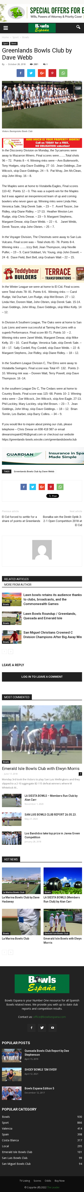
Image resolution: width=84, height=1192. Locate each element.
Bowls (13, 43)
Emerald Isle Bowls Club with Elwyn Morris (41, 768)
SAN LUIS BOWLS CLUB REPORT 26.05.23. (51, 814)
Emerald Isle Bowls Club (56, 933)
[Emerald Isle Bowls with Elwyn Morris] (63, 922)
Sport (5, 43)
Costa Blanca (10, 1140)
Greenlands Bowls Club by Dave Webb (34, 471)
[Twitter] (42, 1028)
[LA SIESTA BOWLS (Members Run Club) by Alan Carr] (63, 880)
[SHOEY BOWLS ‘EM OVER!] (11, 1074)
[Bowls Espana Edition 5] (11, 1093)
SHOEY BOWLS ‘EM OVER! (41, 1069)
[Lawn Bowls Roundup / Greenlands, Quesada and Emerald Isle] (11, 618)
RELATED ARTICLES (16, 579)
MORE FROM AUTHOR (17, 584)
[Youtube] (52, 1028)
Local (5, 1146)
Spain (5, 1134)
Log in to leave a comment (42, 676)
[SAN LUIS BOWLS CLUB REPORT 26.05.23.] (11, 819)
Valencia (7, 1128)
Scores (37, 1180)
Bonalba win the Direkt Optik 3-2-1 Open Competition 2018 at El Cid (62, 521)
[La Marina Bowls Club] (21, 922)
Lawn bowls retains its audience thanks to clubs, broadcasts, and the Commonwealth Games (52, 599)
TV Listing (25, 1180)
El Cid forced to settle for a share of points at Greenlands (21, 519)
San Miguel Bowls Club (16, 1164)
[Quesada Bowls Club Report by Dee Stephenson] (11, 1055)
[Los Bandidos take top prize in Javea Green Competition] (11, 838)
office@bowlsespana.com (49, 1017)
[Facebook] (31, 1028)
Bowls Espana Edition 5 (39, 1088)
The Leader (53, 1187)
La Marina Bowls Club (13, 892)
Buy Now (59, 1180)
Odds (48, 1180)
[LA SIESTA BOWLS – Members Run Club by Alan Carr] (11, 800)
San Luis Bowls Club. (15, 1158)
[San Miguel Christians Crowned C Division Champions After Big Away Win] (11, 637)
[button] (78, 27)
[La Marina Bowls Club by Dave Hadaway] (21, 880)
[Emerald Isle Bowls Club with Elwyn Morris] (42, 734)
